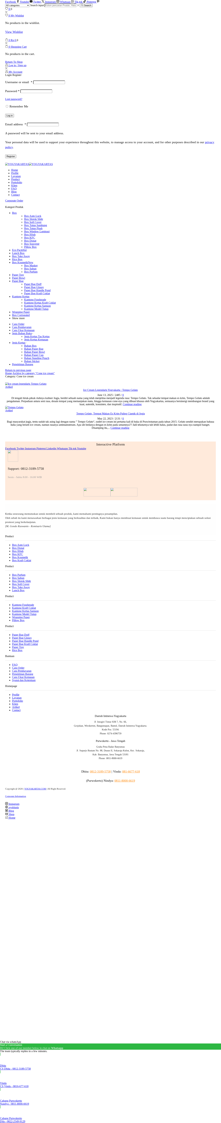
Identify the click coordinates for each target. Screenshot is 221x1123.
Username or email (18, 82)
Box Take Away (21, 256)
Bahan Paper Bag (33, 348)
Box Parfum (30, 271)
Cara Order (18, 324)
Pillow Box (30, 246)
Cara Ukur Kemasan (23, 330)
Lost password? (13, 99)
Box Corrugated (21, 315)
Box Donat (30, 240)
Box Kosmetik (22, 262)
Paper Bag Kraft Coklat (37, 293)
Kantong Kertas (20, 296)
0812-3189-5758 (100, 771)
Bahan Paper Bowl (34, 351)
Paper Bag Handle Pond (37, 290)
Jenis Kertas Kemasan (36, 339)
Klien (14, 185)
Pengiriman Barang (22, 364)
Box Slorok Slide (33, 219)
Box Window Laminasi (37, 231)
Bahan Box (30, 345)
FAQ (14, 188)
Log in (10, 115)
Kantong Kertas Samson (37, 305)
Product (15, 179)
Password (12, 91)
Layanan (16, 176)
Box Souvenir (31, 243)
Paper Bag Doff (32, 284)
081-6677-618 (131, 771)
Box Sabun (30, 268)
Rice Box (17, 259)
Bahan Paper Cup (34, 355)
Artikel (9, 386)
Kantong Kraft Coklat (24, 607)
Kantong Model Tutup (36, 308)
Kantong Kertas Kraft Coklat (40, 302)
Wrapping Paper (21, 312)
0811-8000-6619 (124, 780)
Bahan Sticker (32, 361)
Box (14, 212)
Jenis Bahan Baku (22, 333)
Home (14, 170)
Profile (14, 173)
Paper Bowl (18, 277)
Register (11, 156)
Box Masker (31, 265)
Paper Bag (17, 281)
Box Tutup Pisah (33, 228)
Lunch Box (18, 253)
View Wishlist (14, 32)
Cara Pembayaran (21, 327)
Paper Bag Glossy (34, 287)
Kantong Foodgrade (35, 299)
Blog (14, 191)
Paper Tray (18, 274)
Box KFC (29, 237)
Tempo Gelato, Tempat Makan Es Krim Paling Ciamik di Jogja (110, 413)
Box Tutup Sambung (35, 225)
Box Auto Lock (32, 215)
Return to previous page (18, 370)
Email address (15, 124)
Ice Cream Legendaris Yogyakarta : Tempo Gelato (110, 390)
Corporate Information (15, 796)
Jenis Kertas (18, 342)
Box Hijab (30, 234)
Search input (37, 5)
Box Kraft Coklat (21, 560)
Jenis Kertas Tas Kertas (37, 336)
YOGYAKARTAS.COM (35, 789)
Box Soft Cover (32, 222)
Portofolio (16, 182)
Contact (15, 194)
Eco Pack (19, 250)
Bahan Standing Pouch (36, 358)
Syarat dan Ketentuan (24, 680)
